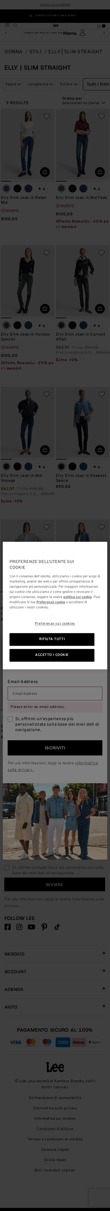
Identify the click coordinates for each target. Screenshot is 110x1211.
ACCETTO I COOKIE (52, 655)
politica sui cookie (77, 597)
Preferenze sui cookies (55, 623)
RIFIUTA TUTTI (52, 639)
